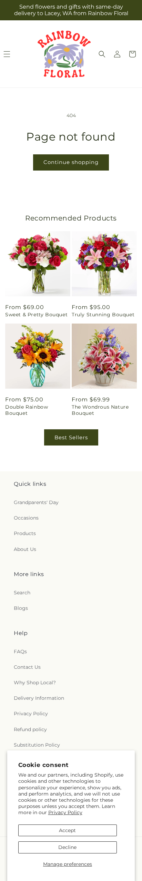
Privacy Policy (65, 812)
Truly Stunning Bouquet (103, 314)
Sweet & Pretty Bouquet (36, 314)
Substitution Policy (37, 745)
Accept (67, 830)
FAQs (20, 651)
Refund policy (30, 729)
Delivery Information (39, 698)
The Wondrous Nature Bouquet (100, 410)
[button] (102, 54)
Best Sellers (71, 437)
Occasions (26, 518)
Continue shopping (71, 162)
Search (22, 593)
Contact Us (27, 667)
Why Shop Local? (35, 682)
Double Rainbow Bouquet (26, 410)
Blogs (21, 608)
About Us (25, 549)
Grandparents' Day (36, 502)
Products (25, 533)
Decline (67, 847)
